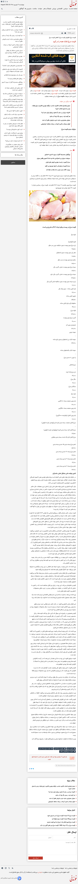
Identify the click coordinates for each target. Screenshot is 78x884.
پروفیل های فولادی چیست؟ (15, 79)
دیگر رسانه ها (19, 155)
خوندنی (39, 872)
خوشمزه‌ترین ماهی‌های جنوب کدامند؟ (12, 66)
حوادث (40, 9)
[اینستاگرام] (3, 1)
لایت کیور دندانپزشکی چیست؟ (14, 129)
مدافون (13, 162)
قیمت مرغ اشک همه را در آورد (64, 41)
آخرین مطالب (19, 17)
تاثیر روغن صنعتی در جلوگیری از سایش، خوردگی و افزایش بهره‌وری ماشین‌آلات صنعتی (14, 147)
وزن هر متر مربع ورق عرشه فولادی (13, 75)
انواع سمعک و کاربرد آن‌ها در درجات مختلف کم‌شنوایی (55, 124)
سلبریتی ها (28, 9)
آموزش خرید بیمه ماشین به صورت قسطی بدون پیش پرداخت (14, 61)
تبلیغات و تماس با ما (71, 868)
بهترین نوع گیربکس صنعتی (15, 56)
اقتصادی (60, 9)
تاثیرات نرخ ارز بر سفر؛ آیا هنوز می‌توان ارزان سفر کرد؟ (55, 113)
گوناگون (21, 9)
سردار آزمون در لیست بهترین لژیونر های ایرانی (58, 162)
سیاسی (65, 9)
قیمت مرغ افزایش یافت (66, 751)
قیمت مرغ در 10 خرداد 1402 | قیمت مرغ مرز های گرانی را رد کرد (57, 825)
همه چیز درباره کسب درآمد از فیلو (13, 114)
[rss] (7, 2)
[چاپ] (62, 33)
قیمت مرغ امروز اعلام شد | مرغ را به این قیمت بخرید (61, 822)
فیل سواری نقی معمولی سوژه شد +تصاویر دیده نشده (14, 89)
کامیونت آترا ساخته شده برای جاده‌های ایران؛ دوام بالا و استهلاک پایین (12, 70)
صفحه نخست (73, 9)
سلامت (35, 9)
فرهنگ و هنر (47, 9)
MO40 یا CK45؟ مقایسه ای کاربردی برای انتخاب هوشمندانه (13, 119)
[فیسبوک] (30, 769)
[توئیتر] (5, 1)
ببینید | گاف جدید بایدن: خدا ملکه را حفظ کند (58, 170)
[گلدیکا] (52, 58)
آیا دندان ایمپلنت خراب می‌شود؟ (13, 141)
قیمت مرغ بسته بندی (44, 749)
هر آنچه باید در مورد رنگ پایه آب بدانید (60, 116)
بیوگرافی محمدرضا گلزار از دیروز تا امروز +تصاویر (57, 155)
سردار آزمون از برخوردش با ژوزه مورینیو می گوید (57, 166)
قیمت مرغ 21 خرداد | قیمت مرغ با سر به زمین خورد (61, 816)
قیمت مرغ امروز (59, 749)
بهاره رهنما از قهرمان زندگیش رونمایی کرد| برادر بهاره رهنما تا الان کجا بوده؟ (13, 100)
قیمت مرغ (73, 91)
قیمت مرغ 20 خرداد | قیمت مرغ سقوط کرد (63, 819)
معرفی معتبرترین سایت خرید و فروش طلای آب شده (56, 120)
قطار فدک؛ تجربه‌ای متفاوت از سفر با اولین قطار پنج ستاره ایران (13, 125)
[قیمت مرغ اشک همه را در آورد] (52, 76)
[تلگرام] (1, 1)
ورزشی (54, 9)
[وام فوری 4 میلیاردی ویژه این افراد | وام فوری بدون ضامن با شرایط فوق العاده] (71, 758)
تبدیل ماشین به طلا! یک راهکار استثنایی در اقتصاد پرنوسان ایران (14, 52)
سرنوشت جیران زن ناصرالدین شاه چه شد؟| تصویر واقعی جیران (53, 158)
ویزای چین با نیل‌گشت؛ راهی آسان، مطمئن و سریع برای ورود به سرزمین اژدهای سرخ (13, 135)
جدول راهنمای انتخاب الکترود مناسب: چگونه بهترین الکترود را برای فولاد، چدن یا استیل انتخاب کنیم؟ (51, 107)
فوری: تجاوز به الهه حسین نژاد (14, 111)
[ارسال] (65, 33)
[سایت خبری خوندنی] (58, 3)
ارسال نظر (36, 858)
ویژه (71, 150)
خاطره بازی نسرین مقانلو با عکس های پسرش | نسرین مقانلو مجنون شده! (13, 106)
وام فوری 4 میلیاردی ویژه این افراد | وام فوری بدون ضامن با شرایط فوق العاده (49, 758)
